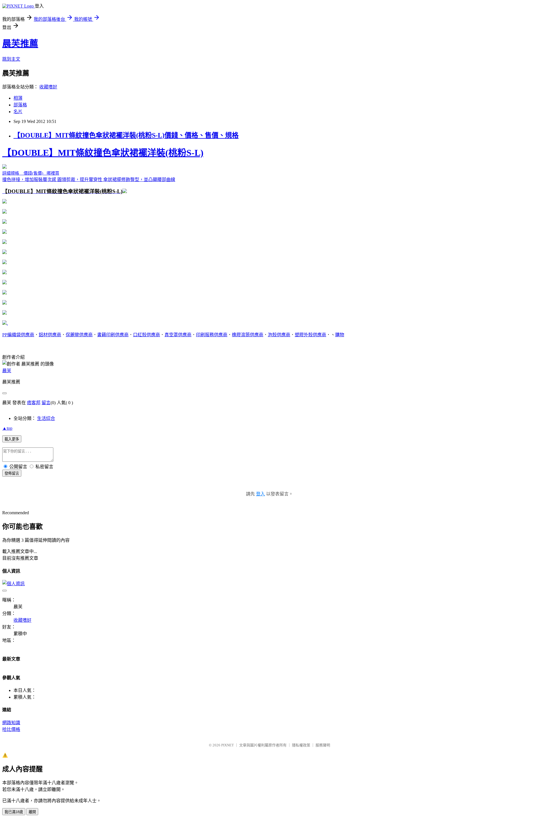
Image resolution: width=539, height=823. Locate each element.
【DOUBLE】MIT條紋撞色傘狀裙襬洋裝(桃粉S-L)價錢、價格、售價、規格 (126, 135)
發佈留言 (11, 473)
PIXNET (227, 745)
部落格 (20, 104)
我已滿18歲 (13, 812)
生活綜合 (46, 418)
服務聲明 (323, 745)
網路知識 (11, 722)
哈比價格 (11, 729)
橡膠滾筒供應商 (247, 334)
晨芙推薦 (20, 43)
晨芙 (6, 370)
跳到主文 (11, 59)
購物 (339, 334)
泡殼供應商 (279, 334)
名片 (17, 111)
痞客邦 (33, 402)
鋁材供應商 (50, 334)
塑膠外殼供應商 (310, 334)
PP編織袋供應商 (18, 334)
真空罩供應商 (178, 334)
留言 (46, 402)
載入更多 (11, 439)
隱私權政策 (301, 745)
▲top (7, 428)
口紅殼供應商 (146, 334)
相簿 (17, 98)
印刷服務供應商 (211, 334)
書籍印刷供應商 (113, 334)
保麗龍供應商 (79, 334)
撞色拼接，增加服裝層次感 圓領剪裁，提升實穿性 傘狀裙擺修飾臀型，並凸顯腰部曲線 (103, 171)
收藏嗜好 (48, 86)
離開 (32, 812)
